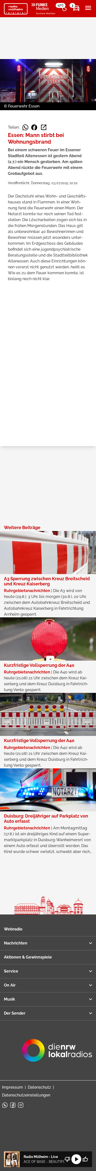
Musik (9, 999)
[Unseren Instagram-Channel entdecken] (21, 1105)
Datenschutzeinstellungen (26, 1095)
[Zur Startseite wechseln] (16, 9)
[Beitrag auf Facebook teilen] (34, 127)
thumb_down (67, 1159)
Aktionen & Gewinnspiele (28, 957)
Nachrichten (15, 943)
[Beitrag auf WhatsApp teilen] (25, 127)
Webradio (13, 929)
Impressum (12, 1087)
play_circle (76, 1159)
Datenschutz (39, 1087)
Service (11, 971)
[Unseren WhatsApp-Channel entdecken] (5, 1105)
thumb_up (85, 1159)
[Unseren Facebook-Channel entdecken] (13, 1105)
